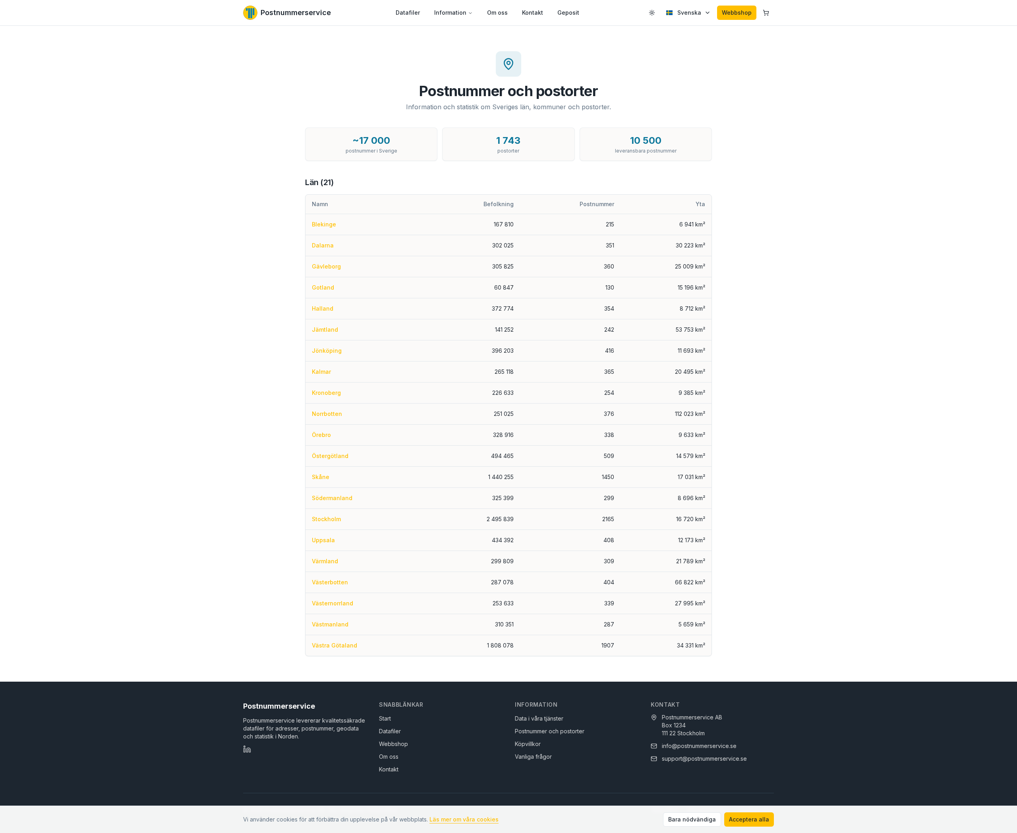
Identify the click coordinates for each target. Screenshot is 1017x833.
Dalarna (323, 245)
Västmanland (330, 624)
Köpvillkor (528, 743)
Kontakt (532, 12)
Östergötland (330, 455)
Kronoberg (326, 392)
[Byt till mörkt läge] (652, 13)
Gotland (323, 287)
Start (385, 718)
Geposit (568, 12)
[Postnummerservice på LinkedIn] (247, 749)
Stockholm (326, 519)
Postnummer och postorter (549, 731)
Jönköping (327, 350)
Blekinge (324, 224)
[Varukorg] (766, 13)
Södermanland (332, 498)
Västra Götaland (334, 645)
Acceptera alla (749, 819)
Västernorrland (332, 603)
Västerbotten (330, 582)
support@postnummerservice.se (704, 758)
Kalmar (321, 371)
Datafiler (408, 12)
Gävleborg (326, 266)
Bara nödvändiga (692, 819)
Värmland (325, 561)
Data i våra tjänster (539, 718)
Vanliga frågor (533, 756)
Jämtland (325, 329)
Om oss (497, 12)
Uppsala (323, 540)
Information (450, 12)
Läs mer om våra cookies (464, 819)
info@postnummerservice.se (699, 745)
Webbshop (737, 12)
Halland (322, 308)
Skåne (320, 477)
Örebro (321, 434)
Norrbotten (327, 413)
